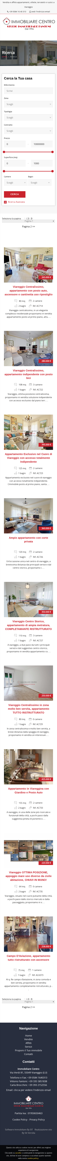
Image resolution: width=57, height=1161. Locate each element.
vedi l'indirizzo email (40, 11)
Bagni (30, 176)
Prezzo (7, 138)
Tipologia (8, 111)
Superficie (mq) (10, 157)
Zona (6, 98)
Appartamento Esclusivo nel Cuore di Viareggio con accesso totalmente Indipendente (28, 458)
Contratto (8, 125)
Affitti (29, 1043)
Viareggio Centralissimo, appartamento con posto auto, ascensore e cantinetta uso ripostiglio (28, 290)
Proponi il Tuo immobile (28, 1050)
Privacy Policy (37, 1119)
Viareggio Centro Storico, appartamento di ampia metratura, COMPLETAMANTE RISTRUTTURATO (28, 625)
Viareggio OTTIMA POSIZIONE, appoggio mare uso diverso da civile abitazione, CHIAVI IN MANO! (29, 876)
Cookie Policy (19, 1119)
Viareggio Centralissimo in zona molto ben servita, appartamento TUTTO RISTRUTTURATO (28, 709)
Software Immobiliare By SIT (19, 1129)
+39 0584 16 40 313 (18, 11)
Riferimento (9, 85)
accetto (18, 1153)
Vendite (28, 1039)
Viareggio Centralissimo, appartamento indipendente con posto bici (29, 374)
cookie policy (32, 1158)
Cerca (14, 194)
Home (4, 56)
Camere (7, 176)
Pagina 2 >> (28, 226)
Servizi (28, 1046)
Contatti (28, 1054)
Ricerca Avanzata (16, 201)
